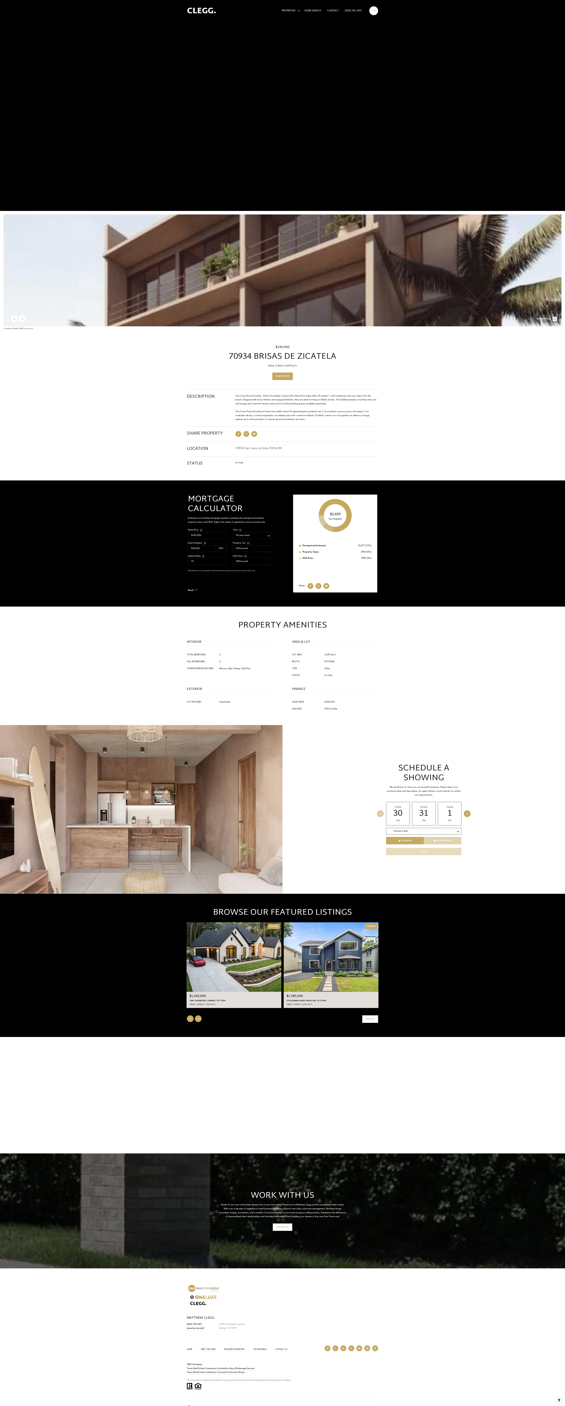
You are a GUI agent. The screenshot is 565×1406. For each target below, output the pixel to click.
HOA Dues (238, 556)
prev (14, 318)
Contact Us (281, 1349)
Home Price (193, 530)
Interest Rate (194, 556)
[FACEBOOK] (327, 1348)
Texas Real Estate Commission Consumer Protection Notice (216, 1372)
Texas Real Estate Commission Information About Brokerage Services (221, 1368)
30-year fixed (242, 535)
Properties (288, 10)
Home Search (312, 10)
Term (235, 530)
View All (370, 1019)
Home (189, 1349)
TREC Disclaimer (194, 1364)
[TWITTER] (351, 1348)
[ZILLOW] (367, 1348)
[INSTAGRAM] (335, 1348)
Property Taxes (311, 552)
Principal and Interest (314, 546)
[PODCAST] (375, 1348)
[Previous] (380, 813)
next (22, 318)
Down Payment (195, 543)
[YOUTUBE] (359, 1348)
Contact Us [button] (282, 1227)
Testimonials (259, 1349)
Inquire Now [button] (282, 376)
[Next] (467, 813)
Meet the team (208, 1349)
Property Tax (239, 543)
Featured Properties (234, 1349)
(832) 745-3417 (353, 10)
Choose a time (401, 831)
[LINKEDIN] (343, 1348)
